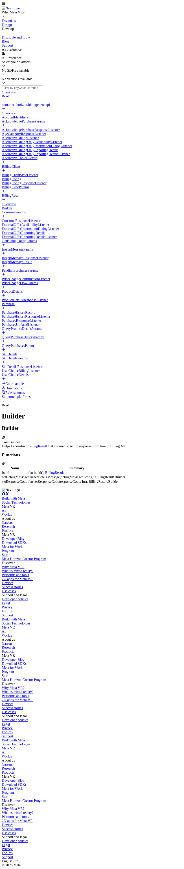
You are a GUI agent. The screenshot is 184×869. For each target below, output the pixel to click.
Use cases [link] (9, 591)
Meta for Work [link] (12, 547)
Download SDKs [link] (14, 543)
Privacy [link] (7, 607)
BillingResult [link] (37, 446)
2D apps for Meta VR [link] (17, 579)
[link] (11, 8)
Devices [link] (7, 583)
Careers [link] (7, 522)
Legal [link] (6, 603)
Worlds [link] (7, 514)
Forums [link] (7, 611)
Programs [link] (8, 551)
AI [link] (4, 510)
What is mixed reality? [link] (17, 571)
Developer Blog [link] (13, 539)
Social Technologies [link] (16, 502)
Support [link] (7, 615)
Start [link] (5, 555)
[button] (92, 4)
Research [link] (8, 526)
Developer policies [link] (15, 599)
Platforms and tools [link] (15, 575)
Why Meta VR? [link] (13, 567)
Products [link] (8, 530)
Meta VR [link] (8, 506)
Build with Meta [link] (13, 498)
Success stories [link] (12, 587)
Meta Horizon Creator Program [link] (24, 559)
